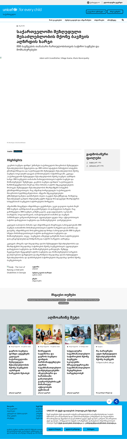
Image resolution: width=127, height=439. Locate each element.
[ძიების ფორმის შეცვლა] (122, 20)
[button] (116, 401)
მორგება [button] (90, 429)
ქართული (93, 2)
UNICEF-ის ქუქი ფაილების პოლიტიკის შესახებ (72, 410)
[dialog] (82, 420)
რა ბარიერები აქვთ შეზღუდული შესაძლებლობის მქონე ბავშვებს (106, 355)
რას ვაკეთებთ (12, 409)
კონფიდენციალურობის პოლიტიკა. (100, 423)
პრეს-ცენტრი (115, 12)
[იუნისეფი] (22, 9)
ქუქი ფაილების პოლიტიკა (70, 423)
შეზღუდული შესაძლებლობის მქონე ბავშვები (83, 300)
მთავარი (10, 406)
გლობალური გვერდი (113, 2)
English (9, 151)
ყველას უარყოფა (73, 429)
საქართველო (63, 303)
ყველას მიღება (55, 429)
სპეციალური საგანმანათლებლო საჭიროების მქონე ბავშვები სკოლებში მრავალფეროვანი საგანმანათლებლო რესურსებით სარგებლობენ (78, 362)
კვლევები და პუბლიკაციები (17, 413)
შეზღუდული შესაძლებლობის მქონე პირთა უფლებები (46, 300)
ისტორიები (11, 411)
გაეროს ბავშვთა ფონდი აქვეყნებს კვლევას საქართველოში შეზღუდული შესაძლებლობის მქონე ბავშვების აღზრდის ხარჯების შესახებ (19, 362)
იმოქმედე (10, 418)
